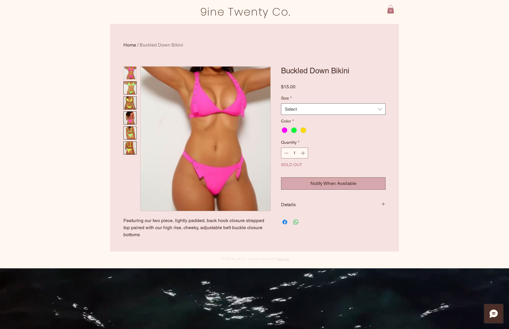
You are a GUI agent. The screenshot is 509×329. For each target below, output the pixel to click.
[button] (390, 9)
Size (286, 98)
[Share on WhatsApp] (296, 222)
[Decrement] (285, 153)
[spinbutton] (294, 153)
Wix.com (283, 258)
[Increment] (303, 153)
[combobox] (333, 109)
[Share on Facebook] (284, 222)
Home (129, 45)
